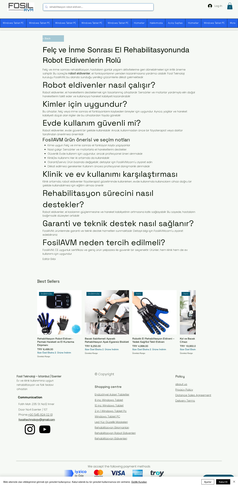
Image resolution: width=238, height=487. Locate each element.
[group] (116, 324)
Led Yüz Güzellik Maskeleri (111, 422)
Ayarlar (207, 481)
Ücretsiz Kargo (43, 356)
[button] (230, 6)
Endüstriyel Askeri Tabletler (112, 394)
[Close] (234, 481)
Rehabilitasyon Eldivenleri (111, 438)
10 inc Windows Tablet (109, 405)
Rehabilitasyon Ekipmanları (112, 427)
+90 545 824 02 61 (40, 415)
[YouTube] (45, 429)
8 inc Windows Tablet (109, 400)
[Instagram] (30, 429)
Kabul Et (223, 481)
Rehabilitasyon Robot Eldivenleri (115, 433)
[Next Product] (191, 312)
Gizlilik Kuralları (139, 481)
